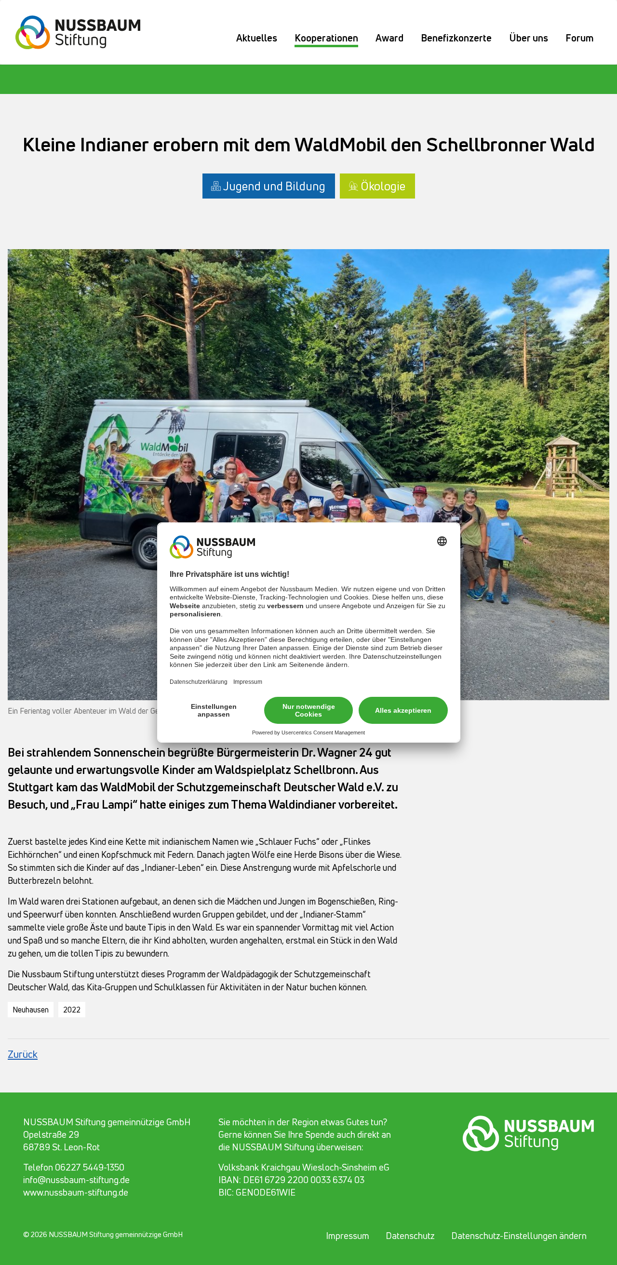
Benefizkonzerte (456, 37)
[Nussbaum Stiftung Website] (83, 31)
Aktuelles (256, 37)
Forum (579, 37)
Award (389, 37)
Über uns (528, 37)
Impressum (347, 1235)
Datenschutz (410, 1235)
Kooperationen (326, 37)
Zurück (23, 1054)
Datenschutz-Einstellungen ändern (519, 1235)
